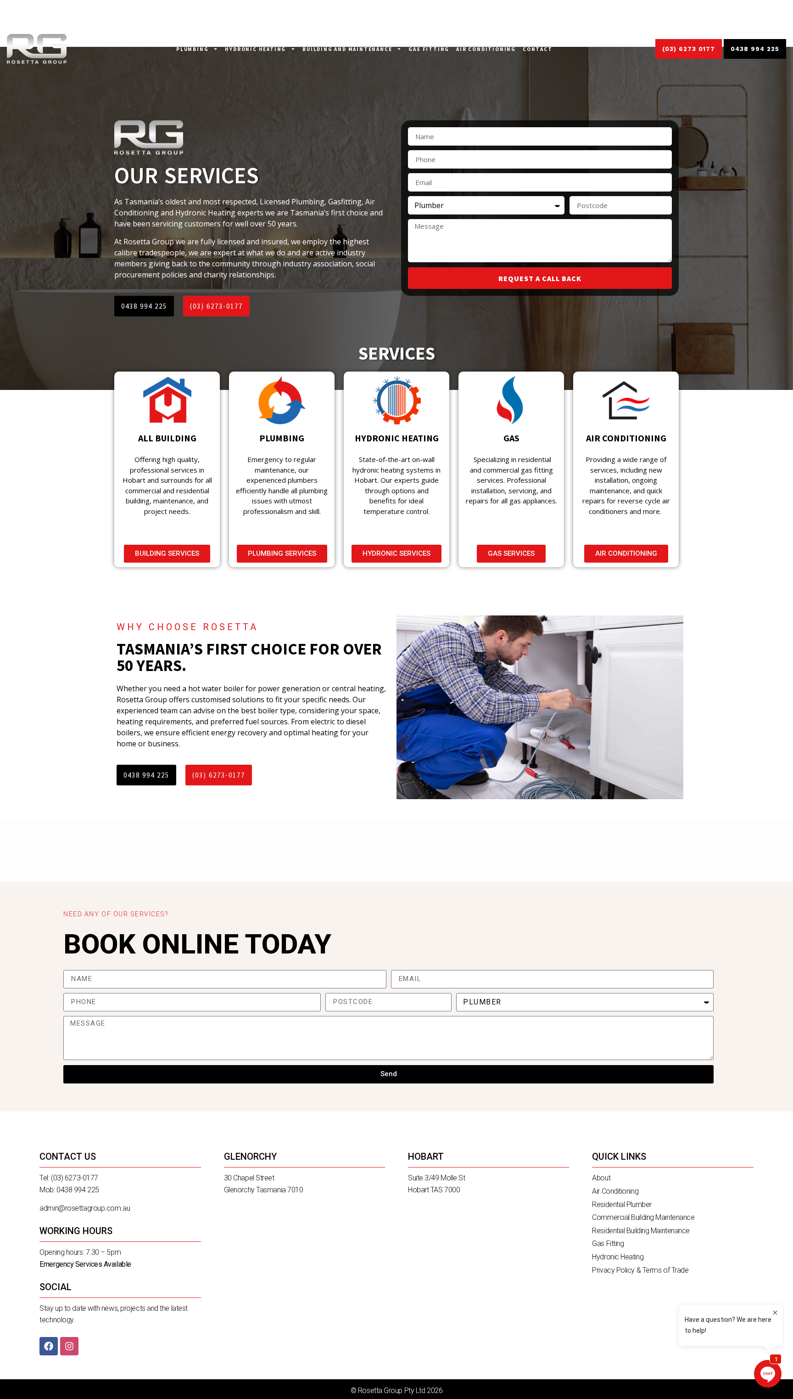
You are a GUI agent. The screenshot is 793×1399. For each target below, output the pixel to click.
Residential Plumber (621, 1204)
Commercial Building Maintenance (643, 1217)
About (601, 1177)
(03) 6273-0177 (74, 1177)
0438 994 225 (77, 1189)
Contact (538, 49)
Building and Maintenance (347, 49)
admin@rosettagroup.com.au (84, 1208)
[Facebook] (48, 1346)
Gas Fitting (428, 49)
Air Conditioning (486, 49)
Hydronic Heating (255, 49)
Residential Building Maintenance (641, 1230)
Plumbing (192, 49)
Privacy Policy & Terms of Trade (640, 1270)
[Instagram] (69, 1346)
